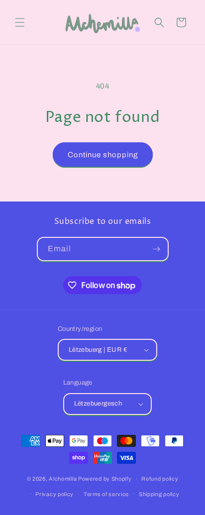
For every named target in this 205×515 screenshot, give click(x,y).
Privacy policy (54, 494)
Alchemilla (63, 479)
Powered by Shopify (105, 479)
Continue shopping (103, 155)
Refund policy (159, 479)
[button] (20, 22)
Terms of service (106, 494)
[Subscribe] (157, 249)
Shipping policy (159, 494)
